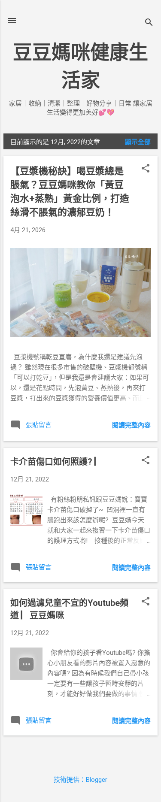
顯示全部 (138, 142)
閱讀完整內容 (131, 425)
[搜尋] (149, 23)
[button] (145, 169)
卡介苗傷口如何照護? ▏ (56, 462)
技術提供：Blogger (80, 780)
